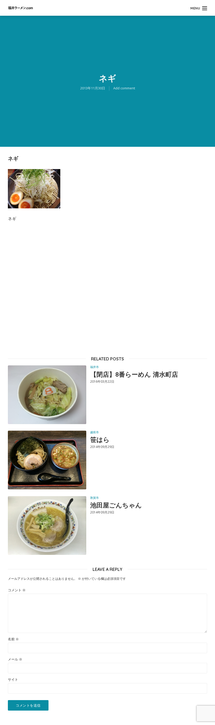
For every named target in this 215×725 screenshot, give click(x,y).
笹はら (100, 439)
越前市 (94, 432)
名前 (13, 639)
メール (15, 659)
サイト (13, 679)
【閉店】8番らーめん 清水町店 (134, 374)
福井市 (94, 367)
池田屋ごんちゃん (116, 505)
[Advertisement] (107, 288)
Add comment (124, 88)
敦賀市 (94, 498)
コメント (17, 590)
